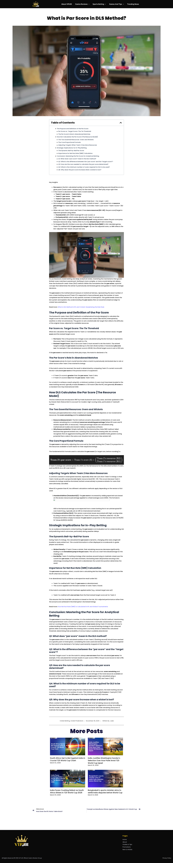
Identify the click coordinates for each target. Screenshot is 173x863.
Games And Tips (115, 4)
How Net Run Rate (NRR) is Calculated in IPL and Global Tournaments (83, 607)
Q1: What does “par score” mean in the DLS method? (77, 159)
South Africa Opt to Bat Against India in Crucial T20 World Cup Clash (67, 759)
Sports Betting (98, 4)
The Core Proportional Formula (69, 142)
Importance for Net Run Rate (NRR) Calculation (75, 153)
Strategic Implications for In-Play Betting (72, 148)
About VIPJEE (66, 4)
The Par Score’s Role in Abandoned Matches (74, 134)
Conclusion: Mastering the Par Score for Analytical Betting (78, 156)
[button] (88, 4)
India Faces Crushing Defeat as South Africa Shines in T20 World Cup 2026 (67, 791)
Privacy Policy (167, 858)
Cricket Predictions (76, 721)
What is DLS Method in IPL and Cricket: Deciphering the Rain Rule (81, 307)
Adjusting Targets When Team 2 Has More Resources (77, 145)
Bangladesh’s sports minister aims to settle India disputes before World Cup (105, 791)
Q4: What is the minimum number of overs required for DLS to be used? (84, 167)
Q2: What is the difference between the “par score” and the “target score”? (85, 162)
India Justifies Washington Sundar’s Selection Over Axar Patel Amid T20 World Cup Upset (104, 760)
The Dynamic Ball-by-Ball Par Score (71, 151)
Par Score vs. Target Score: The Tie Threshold (74, 131)
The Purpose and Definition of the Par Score (72, 129)
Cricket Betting (65, 721)
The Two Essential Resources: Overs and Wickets (76, 140)
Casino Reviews (81, 4)
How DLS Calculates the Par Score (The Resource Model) (77, 137)
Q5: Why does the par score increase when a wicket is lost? (79, 170)
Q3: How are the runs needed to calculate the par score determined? (83, 164)
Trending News (133, 4)
